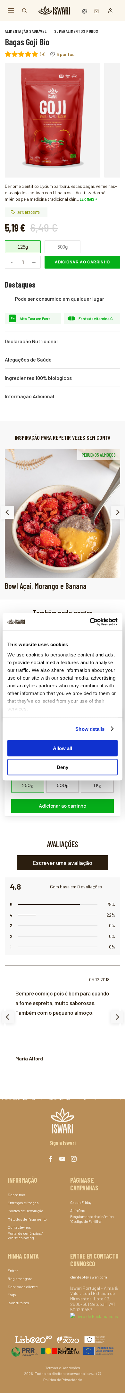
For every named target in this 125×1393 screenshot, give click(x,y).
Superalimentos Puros (76, 31)
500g (62, 247)
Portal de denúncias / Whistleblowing (25, 1235)
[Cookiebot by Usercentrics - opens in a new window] (90, 622)
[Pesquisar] (24, 10)
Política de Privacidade (62, 1379)
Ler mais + (88, 199)
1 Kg (97, 785)
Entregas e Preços (23, 1202)
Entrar (13, 1270)
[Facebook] (51, 1159)
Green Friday (81, 1202)
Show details (89, 728)
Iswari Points (18, 1302)
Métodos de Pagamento (27, 1219)
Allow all (62, 748)
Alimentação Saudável (25, 31)
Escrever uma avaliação (62, 862)
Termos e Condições (62, 1367)
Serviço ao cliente (23, 1286)
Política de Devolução (25, 1210)
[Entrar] (110, 10)
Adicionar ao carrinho (82, 262)
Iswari (91, 1373)
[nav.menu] (10, 10)
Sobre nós (16, 1194)
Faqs (12, 1294)
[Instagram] (74, 1159)
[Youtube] (62, 1159)
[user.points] (85, 10)
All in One (77, 1210)
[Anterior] (7, 512)
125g (23, 247)
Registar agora (20, 1278)
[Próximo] (117, 512)
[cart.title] (95, 10)
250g (27, 785)
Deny (62, 767)
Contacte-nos (19, 1227)
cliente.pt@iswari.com (88, 1277)
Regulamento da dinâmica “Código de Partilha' (91, 1218)
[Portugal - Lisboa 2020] (62, 1350)
